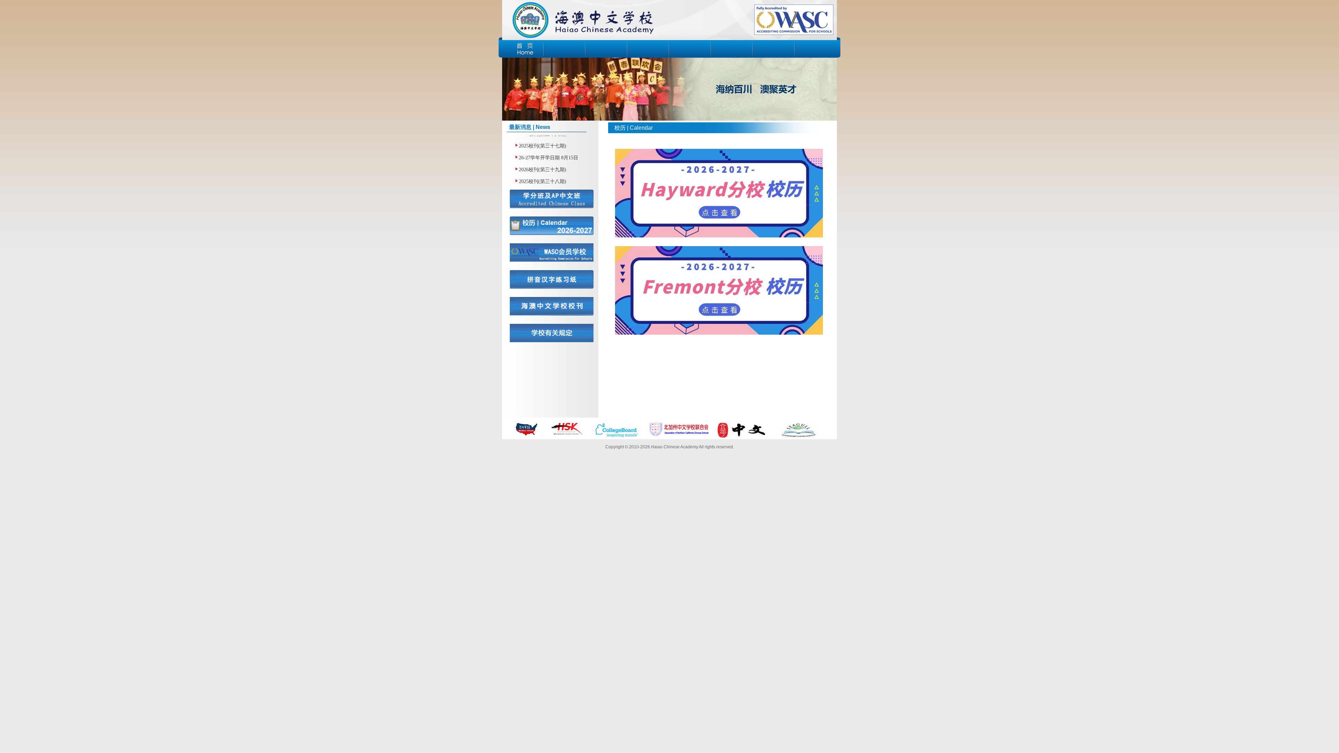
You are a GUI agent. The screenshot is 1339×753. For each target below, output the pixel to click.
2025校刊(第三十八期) (542, 168)
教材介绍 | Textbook (690, 49)
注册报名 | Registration (773, 49)
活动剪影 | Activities (731, 49)
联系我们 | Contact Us (815, 49)
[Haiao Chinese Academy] (583, 19)
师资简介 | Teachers (606, 49)
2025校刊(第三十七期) (542, 180)
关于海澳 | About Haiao (564, 49)
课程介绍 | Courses (648, 49)
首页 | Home (522, 49)
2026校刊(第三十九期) (542, 156)
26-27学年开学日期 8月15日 (548, 144)
